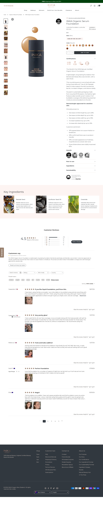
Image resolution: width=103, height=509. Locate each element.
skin (33, 280)
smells (48, 280)
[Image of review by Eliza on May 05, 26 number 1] (28, 405)
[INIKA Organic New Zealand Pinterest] (51, 488)
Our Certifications (84, 459)
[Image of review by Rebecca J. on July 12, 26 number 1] (28, 354)
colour (28, 280)
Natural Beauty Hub (85, 472)
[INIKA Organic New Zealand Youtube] (57, 488)
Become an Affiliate (67, 467)
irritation (11, 280)
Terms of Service (50, 467)
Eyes (37, 457)
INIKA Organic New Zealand (16, 487)
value (22, 280)
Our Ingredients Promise (86, 462)
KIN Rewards (9, 5)
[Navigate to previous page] (40, 421)
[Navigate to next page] (62, 421)
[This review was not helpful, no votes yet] (92, 309)
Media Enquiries (66, 462)
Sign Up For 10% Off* (74, 38)
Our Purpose (82, 454)
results (38, 280)
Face (37, 454)
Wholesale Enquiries (68, 459)
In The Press (82, 475)
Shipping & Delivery (50, 459)
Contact (64, 454)
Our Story (81, 457)
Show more (55, 280)
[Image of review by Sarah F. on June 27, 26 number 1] (28, 378)
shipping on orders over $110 (51, 1)
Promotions (48, 462)
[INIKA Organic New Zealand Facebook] (48, 488)
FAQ (46, 454)
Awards (81, 469)
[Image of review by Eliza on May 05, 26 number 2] (37, 405)
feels (43, 280)
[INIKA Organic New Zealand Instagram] (45, 488)
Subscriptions (49, 472)
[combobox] (29, 272)
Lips (37, 459)
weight (17, 280)
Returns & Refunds (50, 457)
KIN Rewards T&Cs (50, 469)
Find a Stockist (66, 457)
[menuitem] (26, 10)
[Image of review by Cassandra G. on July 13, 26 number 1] (28, 328)
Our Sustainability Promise (86, 464)
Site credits (12, 489)
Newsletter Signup (67, 464)
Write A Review (76, 242)
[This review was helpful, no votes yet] (89, 309)
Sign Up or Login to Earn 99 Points (76, 18)
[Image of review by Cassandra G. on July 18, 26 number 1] (28, 300)
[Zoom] (12, 19)
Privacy (47, 464)
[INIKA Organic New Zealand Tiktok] (53, 488)
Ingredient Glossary (84, 467)
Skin (37, 462)
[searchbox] (14, 272)
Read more (83, 295)
